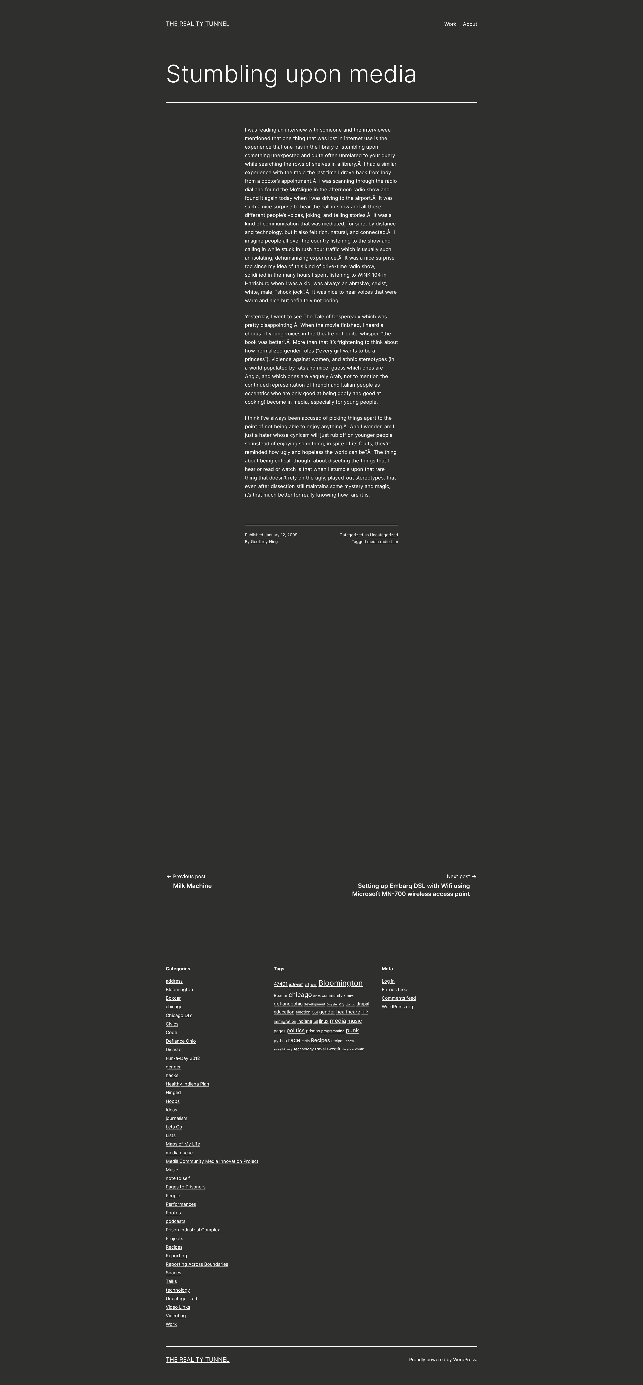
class (316, 996)
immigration (285, 1021)
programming (333, 1031)
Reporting (176, 1255)
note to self (178, 1178)
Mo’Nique (301, 190)
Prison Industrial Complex (193, 1229)
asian (313, 984)
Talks (171, 1281)
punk (352, 1030)
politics (296, 1030)
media (338, 1020)
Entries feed (394, 989)
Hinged (173, 1092)
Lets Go (174, 1126)
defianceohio (288, 1004)
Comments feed (399, 998)
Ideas (171, 1109)
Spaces (173, 1272)
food (315, 1012)
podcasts (175, 1221)
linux (324, 1021)
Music (172, 1169)
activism (296, 984)
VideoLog (176, 1315)
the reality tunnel (198, 23)
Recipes (174, 1247)
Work (450, 24)
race (294, 1040)
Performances (181, 1204)
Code (171, 1032)
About (470, 24)
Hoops (173, 1101)
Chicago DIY (179, 1015)
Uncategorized (384, 534)
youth (359, 1049)
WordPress (464, 1359)
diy (341, 1004)
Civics (172, 1024)
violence (348, 1049)
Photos (173, 1212)
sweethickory (283, 1049)
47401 (281, 984)
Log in (388, 981)
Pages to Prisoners (185, 1186)
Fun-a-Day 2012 (183, 1058)
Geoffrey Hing (264, 541)
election (303, 1012)
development (314, 1004)
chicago (174, 1006)
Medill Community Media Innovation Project (212, 1161)
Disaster (174, 1049)
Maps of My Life (183, 1144)
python (280, 1040)
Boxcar (173, 998)
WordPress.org (397, 1006)
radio (305, 1041)
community (332, 995)
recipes (337, 1041)
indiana (304, 1021)
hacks (172, 1075)
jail (315, 1021)
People (173, 1195)
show (350, 1041)
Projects (174, 1238)
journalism (176, 1118)
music (354, 1020)
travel (320, 1049)
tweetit (333, 1048)
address (174, 981)
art (307, 984)
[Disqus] (321, 633)
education (284, 1011)
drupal (362, 1003)
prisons (313, 1030)
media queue (179, 1152)
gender (173, 1066)
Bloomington (179, 989)
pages (279, 1031)
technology (178, 1290)
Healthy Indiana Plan (187, 1084)
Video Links (178, 1307)
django (350, 1004)
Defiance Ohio (181, 1041)
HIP (364, 1012)
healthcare (348, 1012)
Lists (171, 1135)
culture (349, 996)
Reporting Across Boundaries (197, 1264)
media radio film (382, 541)
